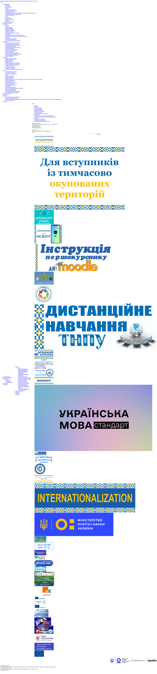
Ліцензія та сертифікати (10, 30)
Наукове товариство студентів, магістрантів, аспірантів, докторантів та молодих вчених (23, 79)
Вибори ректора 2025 (9, 21)
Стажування (8, 85)
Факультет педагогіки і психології (12, 42)
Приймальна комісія (9, 29)
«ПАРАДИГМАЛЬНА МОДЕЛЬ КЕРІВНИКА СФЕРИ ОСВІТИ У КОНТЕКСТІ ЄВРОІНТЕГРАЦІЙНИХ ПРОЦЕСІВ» (23, 373)
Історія (6, 8)
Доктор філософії (9, 27)
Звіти (6, 74)
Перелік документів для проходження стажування (23, 383)
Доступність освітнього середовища (12, 40)
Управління (7, 5)
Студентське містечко (9, 15)
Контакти (7, 20)
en (1, 2)
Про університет (6, 4)
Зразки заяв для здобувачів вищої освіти (13, 69)
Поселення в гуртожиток (10, 38)
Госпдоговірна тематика (10, 90)
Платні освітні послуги (10, 80)
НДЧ (19, 367)
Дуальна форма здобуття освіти (11, 65)
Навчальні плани (8, 61)
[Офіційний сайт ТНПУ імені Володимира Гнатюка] (18, 1)
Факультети (5, 41)
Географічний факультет (10, 46)
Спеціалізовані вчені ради (10, 84)
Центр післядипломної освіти (11, 55)
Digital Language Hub (9, 100)
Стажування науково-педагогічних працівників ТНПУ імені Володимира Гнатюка (23, 386)
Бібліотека (5, 94)
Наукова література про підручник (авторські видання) (24, 377)
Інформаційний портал (10, 59)
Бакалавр (7, 25)
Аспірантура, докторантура (11, 73)
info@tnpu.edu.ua (15, 667)
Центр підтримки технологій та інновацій (14, 88)
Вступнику (5, 24)
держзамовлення (9, 382)
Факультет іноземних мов (10, 50)
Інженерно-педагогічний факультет (12, 47)
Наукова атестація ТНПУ (10, 89)
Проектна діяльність (9, 81)
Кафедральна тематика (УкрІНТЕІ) (12, 91)
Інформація (7, 34)
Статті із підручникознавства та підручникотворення (24, 379)
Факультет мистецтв (9, 51)
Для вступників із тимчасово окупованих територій (16, 36)
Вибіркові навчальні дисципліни (12, 62)
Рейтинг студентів (9, 66)
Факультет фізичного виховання (12, 52)
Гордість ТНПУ (8, 18)
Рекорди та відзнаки (9, 19)
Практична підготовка (10, 68)
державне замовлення (8, 381)
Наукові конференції (9, 76)
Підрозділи (7, 6)
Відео (6, 16)
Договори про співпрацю (10, 67)
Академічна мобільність (10, 72)
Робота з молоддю (6, 93)
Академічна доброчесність (10, 71)
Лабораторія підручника (23, 369)
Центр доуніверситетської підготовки (13, 53)
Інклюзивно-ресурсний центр (11, 98)
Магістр (7, 26)
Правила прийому (9, 28)
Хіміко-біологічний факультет (11, 49)
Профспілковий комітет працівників (13, 14)
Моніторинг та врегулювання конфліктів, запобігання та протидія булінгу (20, 13)
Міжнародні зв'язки (9, 77)
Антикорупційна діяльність (11, 10)
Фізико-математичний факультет (12, 44)
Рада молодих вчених (9, 83)
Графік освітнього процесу (11, 58)
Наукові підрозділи (9, 78)
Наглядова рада (8, 7)
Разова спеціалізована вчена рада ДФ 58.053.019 (24, 389)
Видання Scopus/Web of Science (11, 92)
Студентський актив (9, 11)
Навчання (5, 57)
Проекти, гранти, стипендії (11, 82)
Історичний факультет (10, 48)
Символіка (7, 17)
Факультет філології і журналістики (12, 45)
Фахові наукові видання (10, 87)
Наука (4, 70)
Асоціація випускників (10, 9)
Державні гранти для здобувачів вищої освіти (14, 35)
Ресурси (4, 95)
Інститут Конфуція (9, 56)
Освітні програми (9, 31)
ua (0, 2)
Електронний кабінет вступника (12, 32)
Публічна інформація (7, 23)
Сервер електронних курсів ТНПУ (12, 63)
